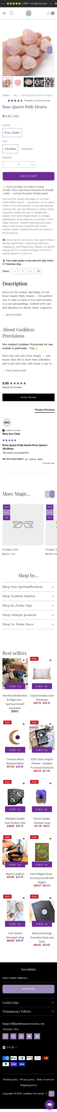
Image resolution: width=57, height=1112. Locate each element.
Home (5, 95)
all (15, 95)
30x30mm (10, 148)
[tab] (45, 410)
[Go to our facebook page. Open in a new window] (5, 1036)
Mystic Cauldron (15, 874)
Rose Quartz (12, 132)
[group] (28, 383)
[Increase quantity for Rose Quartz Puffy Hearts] (32, 164)
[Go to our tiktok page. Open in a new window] (21, 1036)
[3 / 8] (28, 82)
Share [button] (40, 459)
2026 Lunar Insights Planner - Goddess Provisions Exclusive (42, 763)
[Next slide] (49, 50)
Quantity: (7, 157)
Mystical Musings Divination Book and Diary (42, 937)
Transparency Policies (16, 1011)
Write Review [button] (28, 397)
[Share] (15, 271)
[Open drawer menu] (4, 13)
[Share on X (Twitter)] (31, 271)
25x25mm (27, 148)
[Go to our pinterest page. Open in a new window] (37, 1036)
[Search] (11, 13)
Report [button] (32, 459)
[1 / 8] (7, 82)
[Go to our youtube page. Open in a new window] (29, 1036)
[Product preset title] (23, 524)
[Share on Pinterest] (38, 271)
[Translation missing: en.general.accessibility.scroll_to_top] (51, 1094)
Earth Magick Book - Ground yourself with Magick (42, 878)
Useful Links (10, 1003)
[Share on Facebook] (23, 271)
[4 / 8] (39, 82)
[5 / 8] (50, 82)
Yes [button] (26, 459)
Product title (10, 549)
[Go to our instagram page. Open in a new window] (13, 1036)
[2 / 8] (18, 82)
